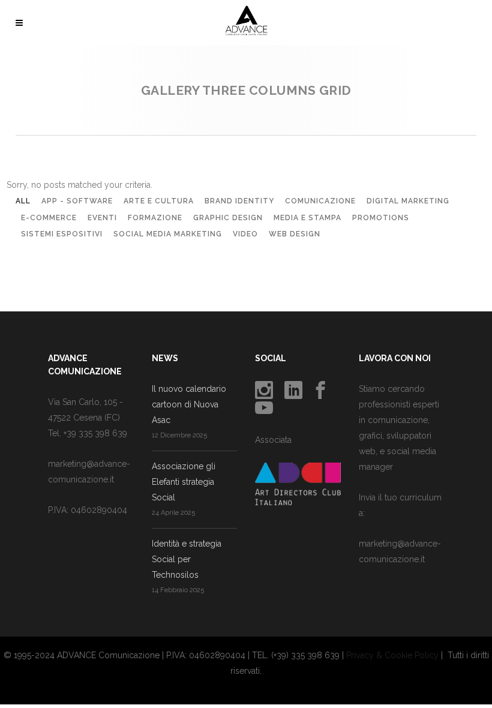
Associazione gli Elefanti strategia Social (183, 481)
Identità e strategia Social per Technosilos (186, 559)
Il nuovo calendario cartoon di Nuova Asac (189, 404)
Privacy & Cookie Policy (392, 655)
